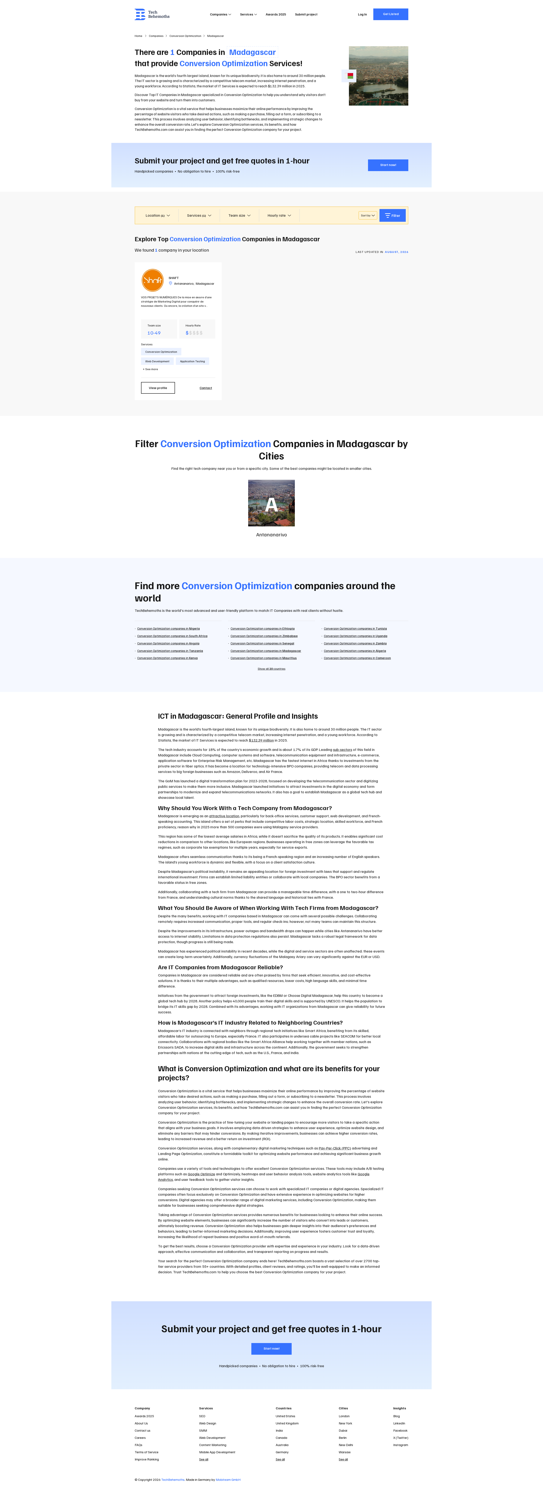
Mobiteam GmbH (228, 1479)
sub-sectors (342, 749)
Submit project (306, 14)
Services (246, 14)
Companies (218, 14)
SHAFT (174, 278)
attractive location (224, 815)
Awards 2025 (276, 14)
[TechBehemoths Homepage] (152, 14)
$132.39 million (261, 740)
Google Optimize (201, 1174)
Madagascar (205, 283)
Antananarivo (184, 283)
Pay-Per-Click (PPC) (335, 1148)
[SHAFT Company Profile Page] (152, 280)
